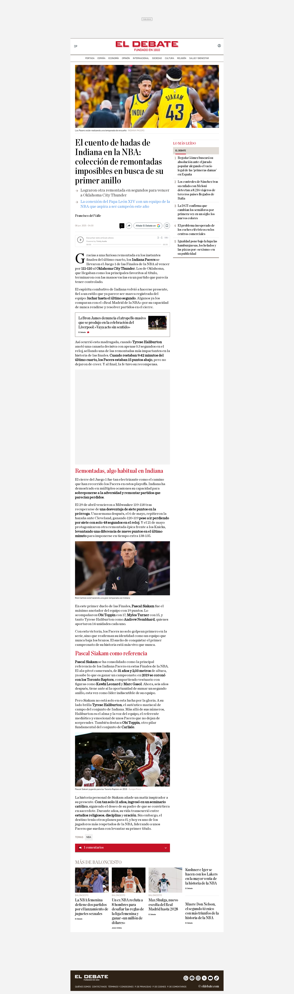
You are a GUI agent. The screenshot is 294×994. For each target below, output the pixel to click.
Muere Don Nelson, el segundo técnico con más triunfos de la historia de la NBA (202, 911)
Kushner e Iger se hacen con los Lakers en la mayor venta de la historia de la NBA (201, 876)
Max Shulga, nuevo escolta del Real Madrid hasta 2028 (163, 904)
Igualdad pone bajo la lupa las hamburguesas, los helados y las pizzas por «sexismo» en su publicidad (197, 247)
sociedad (157, 58)
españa (101, 58)
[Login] (219, 46)
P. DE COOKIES (159, 986)
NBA (88, 837)
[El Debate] (147, 44)
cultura (169, 58)
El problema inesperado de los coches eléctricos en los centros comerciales (196, 230)
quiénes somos (83, 986)
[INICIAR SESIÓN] (219, 46)
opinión (126, 58)
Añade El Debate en (146, 225)
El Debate (82, 332)
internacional (141, 58)
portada (89, 58)
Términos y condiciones (121, 986)
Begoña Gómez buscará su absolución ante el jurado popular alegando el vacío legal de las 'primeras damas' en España (197, 166)
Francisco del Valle (88, 216)
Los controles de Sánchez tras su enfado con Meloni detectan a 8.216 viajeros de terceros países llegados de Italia (198, 190)
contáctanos (99, 986)
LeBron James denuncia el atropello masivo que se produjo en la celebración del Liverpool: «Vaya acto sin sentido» (112, 322)
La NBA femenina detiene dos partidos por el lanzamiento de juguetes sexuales (91, 907)
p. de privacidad (143, 986)
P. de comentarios (176, 986)
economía (113, 58)
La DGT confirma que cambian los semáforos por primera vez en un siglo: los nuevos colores (196, 212)
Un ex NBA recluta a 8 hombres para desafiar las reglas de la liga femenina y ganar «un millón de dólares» (128, 911)
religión (181, 58)
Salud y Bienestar (199, 58)
